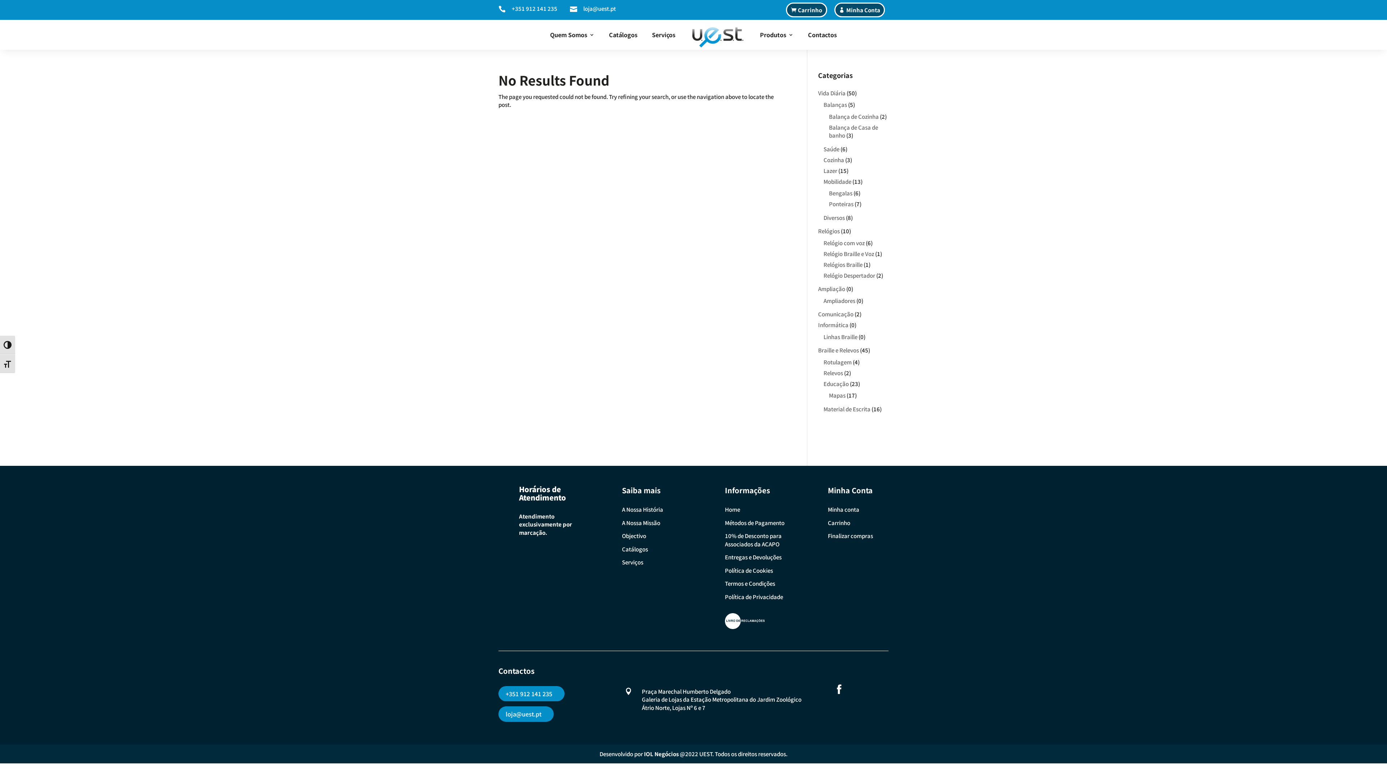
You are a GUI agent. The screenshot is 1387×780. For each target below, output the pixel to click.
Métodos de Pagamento (755, 522)
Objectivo (634, 536)
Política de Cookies (749, 570)
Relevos (833, 373)
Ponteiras (841, 204)
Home (732, 509)
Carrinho (810, 10)
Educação (836, 383)
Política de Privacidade (754, 597)
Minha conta (843, 509)
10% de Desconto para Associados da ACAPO (753, 540)
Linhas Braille (840, 337)
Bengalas (840, 193)
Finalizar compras (850, 536)
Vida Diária (832, 93)
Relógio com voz (844, 243)
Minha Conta (863, 10)
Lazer (830, 170)
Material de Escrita (847, 409)
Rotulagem (838, 362)
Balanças (835, 104)
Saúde (831, 149)
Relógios (829, 231)
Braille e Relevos (838, 350)
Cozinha (834, 160)
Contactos (822, 34)
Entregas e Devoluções (753, 557)
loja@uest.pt (599, 8)
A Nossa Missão (641, 522)
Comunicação (836, 314)
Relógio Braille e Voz (849, 253)
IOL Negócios (661, 754)
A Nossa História (642, 509)
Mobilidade (837, 181)
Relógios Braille (843, 264)
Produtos (773, 34)
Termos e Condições (750, 583)
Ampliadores (839, 300)
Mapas (837, 395)
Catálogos (623, 34)
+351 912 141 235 (534, 8)
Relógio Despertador (849, 275)
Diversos (834, 217)
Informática (833, 325)
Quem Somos (568, 34)
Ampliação (831, 288)
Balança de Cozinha (854, 116)
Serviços (663, 34)
